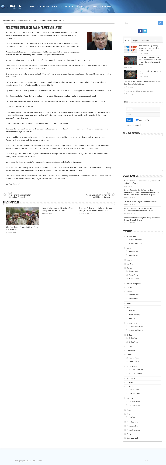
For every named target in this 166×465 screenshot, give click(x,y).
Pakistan (130, 382)
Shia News (132, 417)
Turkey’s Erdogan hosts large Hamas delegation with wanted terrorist (95, 209)
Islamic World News (136, 326)
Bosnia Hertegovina (134, 284)
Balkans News (134, 279)
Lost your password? (133, 125)
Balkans (46, 6)
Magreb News (134, 358)
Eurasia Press (133, 299)
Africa (39, 6)
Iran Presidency (134, 314)
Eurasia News (23, 20)
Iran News (132, 311)
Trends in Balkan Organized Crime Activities (140, 202)
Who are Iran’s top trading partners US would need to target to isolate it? (149, 48)
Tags (155, 40)
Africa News (133, 251)
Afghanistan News (135, 239)
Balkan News (133, 271)
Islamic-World (132, 323)
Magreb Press (134, 362)
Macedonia (131, 351)
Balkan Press (133, 275)
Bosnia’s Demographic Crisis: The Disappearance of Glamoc (57, 209)
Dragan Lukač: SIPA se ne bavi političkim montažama (97, 195)
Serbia (129, 410)
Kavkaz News (133, 338)
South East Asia (91, 6)
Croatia (129, 288)
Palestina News (134, 389)
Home (32, 6)
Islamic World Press (136, 330)
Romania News (134, 401)
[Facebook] (140, 31)
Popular (136, 40)
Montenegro (131, 378)
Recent (127, 40)
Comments (146, 40)
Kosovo (129, 347)
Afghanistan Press (135, 243)
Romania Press (134, 405)
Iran (60, 6)
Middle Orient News (136, 370)
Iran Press (132, 318)
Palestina (130, 386)
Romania (80, 6)
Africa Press (133, 255)
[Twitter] (145, 31)
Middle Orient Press (136, 374)
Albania (129, 260)
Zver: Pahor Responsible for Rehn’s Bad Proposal (19, 195)
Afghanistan (131, 236)
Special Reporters (133, 430)
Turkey (129, 434)
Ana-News (130, 264)
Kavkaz (129, 335)
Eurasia (54, 6)
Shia (128, 414)
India (129, 303)
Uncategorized (132, 438)
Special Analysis (105, 6)
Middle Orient (69, 6)
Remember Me (143, 120)
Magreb (130, 355)
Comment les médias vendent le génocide (139, 91)
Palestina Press (134, 393)
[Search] (160, 23)
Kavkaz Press (133, 342)
